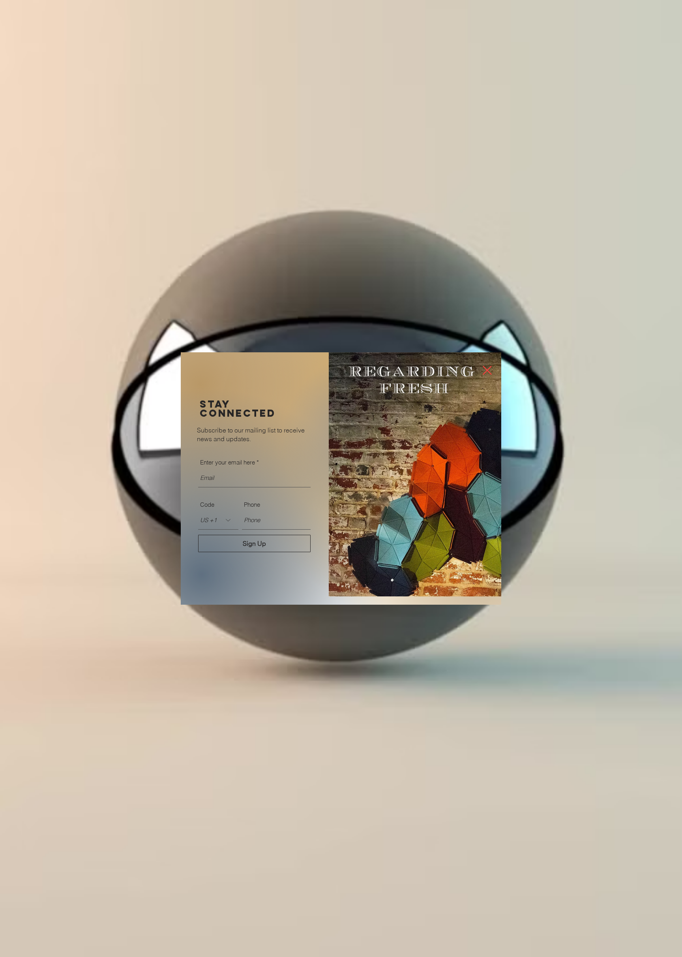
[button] (487, 370)
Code (207, 505)
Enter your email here (227, 462)
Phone (252, 505)
